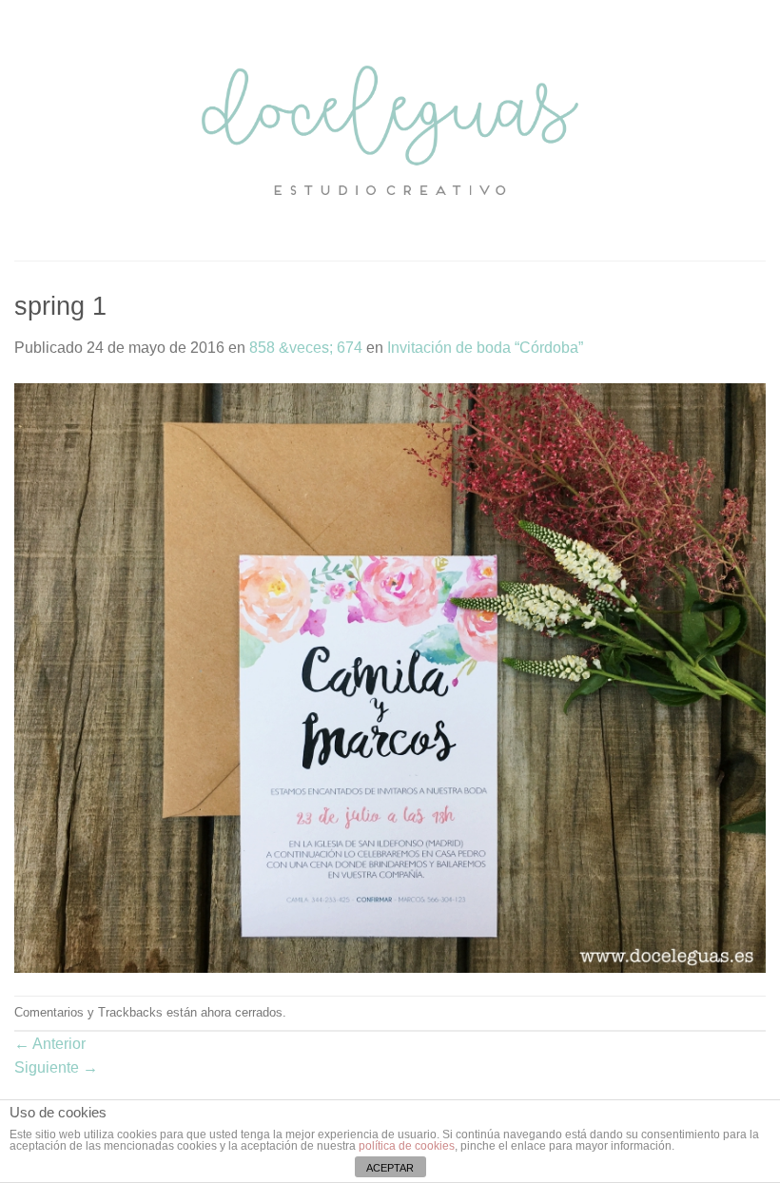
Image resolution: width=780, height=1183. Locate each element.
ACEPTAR (390, 1167)
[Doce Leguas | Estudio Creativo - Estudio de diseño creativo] (390, 130)
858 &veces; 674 (305, 347)
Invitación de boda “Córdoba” (485, 347)
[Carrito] (756, 130)
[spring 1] (390, 677)
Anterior (50, 1044)
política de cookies (407, 1146)
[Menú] (25, 130)
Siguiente (56, 1067)
